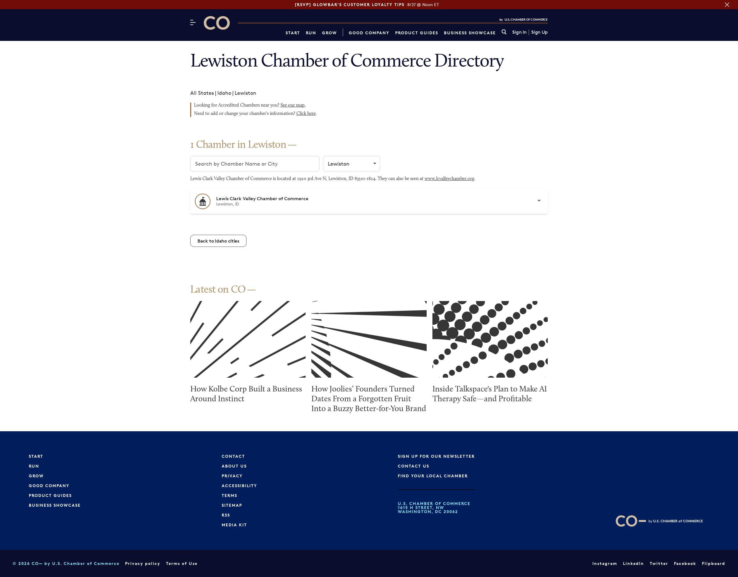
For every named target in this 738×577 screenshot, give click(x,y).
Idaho (224, 93)
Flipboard (713, 563)
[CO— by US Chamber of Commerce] (217, 23)
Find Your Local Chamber (433, 475)
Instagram (604, 563)
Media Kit (234, 524)
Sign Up (539, 32)
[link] (504, 32)
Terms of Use (181, 563)
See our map (292, 105)
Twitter (659, 563)
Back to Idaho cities (218, 241)
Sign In (519, 32)
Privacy (232, 475)
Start (293, 32)
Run (311, 32)
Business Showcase (470, 32)
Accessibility (239, 485)
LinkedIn (633, 563)
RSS (226, 514)
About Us (234, 466)
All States (202, 93)
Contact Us (413, 466)
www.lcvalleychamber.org (449, 179)
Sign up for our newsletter (436, 456)
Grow (329, 32)
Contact (233, 456)
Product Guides (416, 32)
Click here (306, 113)
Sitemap (232, 505)
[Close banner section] (727, 4)
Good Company (369, 32)
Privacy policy (142, 563)
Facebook (685, 563)
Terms (229, 495)
